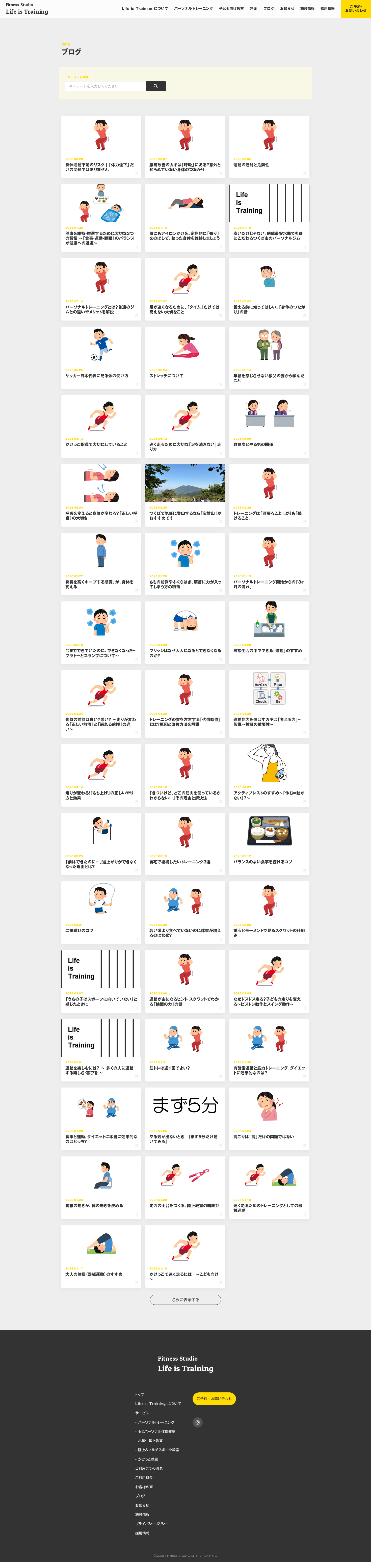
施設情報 (307, 8)
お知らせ (287, 8)
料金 (253, 9)
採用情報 (328, 8)
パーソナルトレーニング (193, 8)
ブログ (268, 8)
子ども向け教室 (231, 8)
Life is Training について (145, 8)
